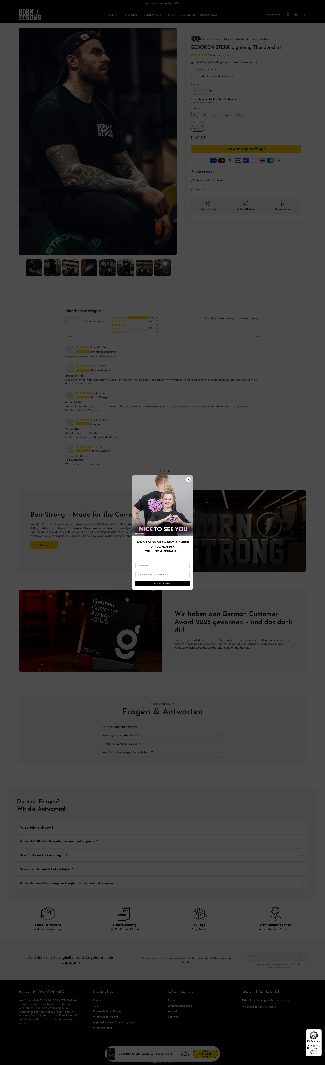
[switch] (313, 1052)
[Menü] (320, 1031)
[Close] (188, 479)
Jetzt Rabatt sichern (162, 583)
